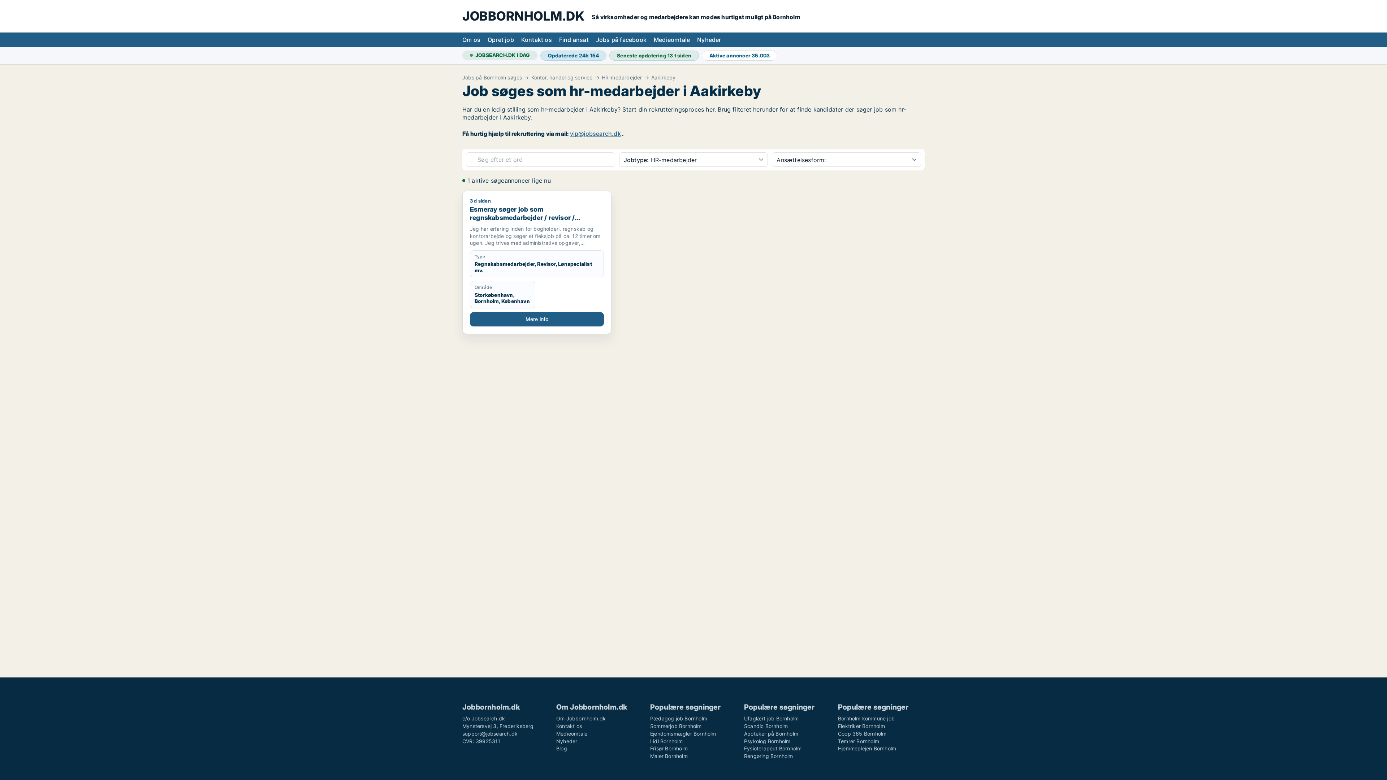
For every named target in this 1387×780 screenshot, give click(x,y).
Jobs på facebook (621, 39)
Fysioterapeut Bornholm (772, 748)
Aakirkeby (663, 78)
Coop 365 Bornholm (862, 734)
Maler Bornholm (669, 756)
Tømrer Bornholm (858, 741)
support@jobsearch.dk (490, 734)
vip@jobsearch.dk (595, 133)
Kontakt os (536, 39)
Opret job (501, 39)
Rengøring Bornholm (768, 756)
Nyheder (709, 39)
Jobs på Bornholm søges (492, 78)
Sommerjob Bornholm (676, 726)
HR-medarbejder (622, 78)
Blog (561, 748)
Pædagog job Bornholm (678, 718)
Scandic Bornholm (766, 726)
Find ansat (574, 39)
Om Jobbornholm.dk (581, 718)
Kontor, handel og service (562, 78)
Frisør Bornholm (669, 748)
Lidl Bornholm (666, 741)
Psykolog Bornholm (767, 741)
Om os (471, 39)
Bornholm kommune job (866, 718)
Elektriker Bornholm (861, 726)
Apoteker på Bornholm (771, 734)
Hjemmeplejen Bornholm (867, 748)
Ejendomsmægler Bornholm (683, 734)
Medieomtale (672, 39)
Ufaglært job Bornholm (771, 718)
